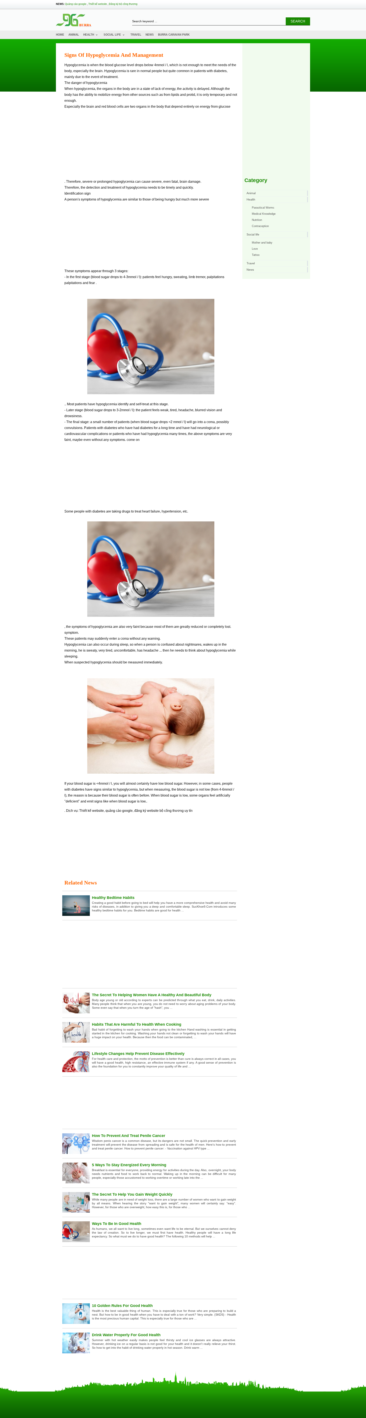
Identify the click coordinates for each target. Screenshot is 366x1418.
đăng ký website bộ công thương (159, 810)
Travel (135, 34)
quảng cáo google (119, 810)
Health (88, 34)
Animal (73, 34)
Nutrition (257, 219)
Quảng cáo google (75, 4)
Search (298, 21)
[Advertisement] (150, 146)
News (150, 34)
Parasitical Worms (263, 207)
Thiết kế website (97, 4)
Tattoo (255, 254)
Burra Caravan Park (174, 34)
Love (255, 248)
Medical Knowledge (264, 213)
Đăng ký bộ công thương (123, 4)
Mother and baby (262, 242)
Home (60, 34)
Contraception (260, 226)
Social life (112, 34)
